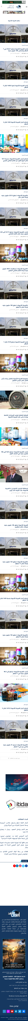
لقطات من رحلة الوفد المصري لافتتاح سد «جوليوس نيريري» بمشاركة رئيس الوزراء (14, 850)
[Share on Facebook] (27, 54)
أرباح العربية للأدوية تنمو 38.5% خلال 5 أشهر (15, 84)
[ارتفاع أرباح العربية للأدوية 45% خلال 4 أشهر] (14, 104)
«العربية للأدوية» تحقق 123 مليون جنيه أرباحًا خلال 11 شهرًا (15, 560)
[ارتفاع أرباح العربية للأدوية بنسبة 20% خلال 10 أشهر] (14, 580)
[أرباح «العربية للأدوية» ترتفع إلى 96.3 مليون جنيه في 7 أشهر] (14, 653)
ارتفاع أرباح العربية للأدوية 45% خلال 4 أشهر (15, 120)
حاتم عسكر (23, 87)
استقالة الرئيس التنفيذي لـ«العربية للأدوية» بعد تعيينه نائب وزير (16, 487)
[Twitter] (19, 1008)
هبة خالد (23, 50)
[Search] (1, 7)
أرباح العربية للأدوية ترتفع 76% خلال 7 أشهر (16, 340)
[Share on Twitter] (25, 54)
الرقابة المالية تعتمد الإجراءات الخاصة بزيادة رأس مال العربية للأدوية (16, 413)
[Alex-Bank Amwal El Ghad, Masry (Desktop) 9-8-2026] (14, 2)
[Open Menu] (26, 6)
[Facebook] (23, 1008)
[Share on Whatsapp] (20, 54)
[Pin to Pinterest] (23, 54)
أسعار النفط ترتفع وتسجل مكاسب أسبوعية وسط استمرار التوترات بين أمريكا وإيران (14, 821)
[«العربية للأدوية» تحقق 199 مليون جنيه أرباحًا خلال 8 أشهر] (14, 287)
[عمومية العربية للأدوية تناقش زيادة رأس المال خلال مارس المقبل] (14, 360)
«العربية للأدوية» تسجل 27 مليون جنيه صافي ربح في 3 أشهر (15, 743)
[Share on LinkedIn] (22, 54)
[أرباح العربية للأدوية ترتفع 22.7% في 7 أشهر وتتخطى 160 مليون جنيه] (14, 31)
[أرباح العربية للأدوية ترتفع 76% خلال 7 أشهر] (14, 324)
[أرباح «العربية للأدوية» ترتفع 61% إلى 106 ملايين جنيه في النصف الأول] (14, 434)
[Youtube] (12, 1008)
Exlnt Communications (21, 1016)
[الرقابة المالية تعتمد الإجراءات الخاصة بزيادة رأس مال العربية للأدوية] (14, 397)
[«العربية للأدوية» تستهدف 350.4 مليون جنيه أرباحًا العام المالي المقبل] (14, 250)
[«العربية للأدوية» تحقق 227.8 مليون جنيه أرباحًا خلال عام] (14, 177)
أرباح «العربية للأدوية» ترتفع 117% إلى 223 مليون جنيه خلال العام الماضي (14, 230)
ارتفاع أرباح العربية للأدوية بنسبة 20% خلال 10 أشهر (14, 596)
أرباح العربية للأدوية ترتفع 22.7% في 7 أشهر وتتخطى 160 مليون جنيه (15, 47)
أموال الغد (23, 563)
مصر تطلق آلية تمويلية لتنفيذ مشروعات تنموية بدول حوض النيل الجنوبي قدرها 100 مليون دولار (14, 842)
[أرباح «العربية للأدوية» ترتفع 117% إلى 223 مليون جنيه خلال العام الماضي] (14, 214)
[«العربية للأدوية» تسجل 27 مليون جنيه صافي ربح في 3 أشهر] (14, 727)
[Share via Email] (16, 54)
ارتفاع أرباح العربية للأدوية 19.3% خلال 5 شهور (15, 706)
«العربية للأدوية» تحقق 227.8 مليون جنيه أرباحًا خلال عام (14, 194)
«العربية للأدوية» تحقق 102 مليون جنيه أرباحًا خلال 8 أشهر (15, 633)
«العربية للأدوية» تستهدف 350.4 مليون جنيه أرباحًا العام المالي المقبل (15, 267)
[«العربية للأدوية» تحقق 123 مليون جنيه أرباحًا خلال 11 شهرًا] (14, 543)
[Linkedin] (16, 1008)
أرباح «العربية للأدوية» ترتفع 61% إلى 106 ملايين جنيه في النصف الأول (14, 450)
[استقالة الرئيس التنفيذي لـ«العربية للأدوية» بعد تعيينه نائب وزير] (14, 470)
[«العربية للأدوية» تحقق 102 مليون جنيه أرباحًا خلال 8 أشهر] (14, 617)
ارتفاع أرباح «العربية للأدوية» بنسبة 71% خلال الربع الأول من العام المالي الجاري (15, 157)
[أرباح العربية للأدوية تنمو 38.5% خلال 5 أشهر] (14, 67)
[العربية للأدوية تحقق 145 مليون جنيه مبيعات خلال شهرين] (14, 507)
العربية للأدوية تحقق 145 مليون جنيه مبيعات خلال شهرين (16, 523)
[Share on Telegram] (18, 54)
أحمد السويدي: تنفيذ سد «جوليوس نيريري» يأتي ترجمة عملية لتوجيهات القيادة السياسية (14, 834)
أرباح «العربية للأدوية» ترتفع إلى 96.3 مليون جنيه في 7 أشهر (16, 670)
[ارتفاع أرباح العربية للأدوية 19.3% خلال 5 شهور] (14, 690)
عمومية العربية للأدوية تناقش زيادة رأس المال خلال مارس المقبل (14, 377)
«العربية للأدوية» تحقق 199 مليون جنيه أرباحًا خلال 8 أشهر (15, 303)
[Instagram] (8, 1008)
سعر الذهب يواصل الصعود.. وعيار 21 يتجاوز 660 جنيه (14, 828)
